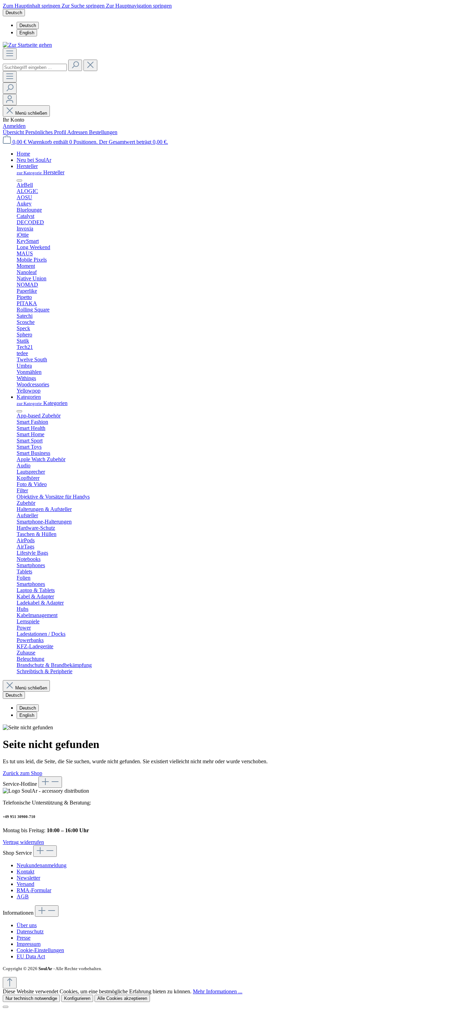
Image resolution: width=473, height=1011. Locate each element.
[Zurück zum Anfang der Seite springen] (10, 982)
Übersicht (14, 132)
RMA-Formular (34, 890)
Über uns (27, 925)
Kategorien (42, 403)
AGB (23, 896)
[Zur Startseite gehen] (27, 45)
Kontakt (25, 871)
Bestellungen (103, 132)
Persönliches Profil (46, 132)
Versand (25, 884)
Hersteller (40, 172)
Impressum (29, 944)
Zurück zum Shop (22, 773)
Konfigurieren (77, 998)
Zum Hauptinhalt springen (32, 6)
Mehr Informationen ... (217, 991)
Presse (23, 938)
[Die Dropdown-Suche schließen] (90, 65)
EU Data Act (31, 956)
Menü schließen (31, 113)
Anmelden (14, 126)
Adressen (78, 132)
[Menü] (10, 54)
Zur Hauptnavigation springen (139, 6)
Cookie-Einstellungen (40, 950)
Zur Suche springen (84, 6)
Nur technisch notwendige (31, 998)
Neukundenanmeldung (41, 865)
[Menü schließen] (19, 180)
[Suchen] (75, 65)
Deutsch (27, 25)
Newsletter (28, 878)
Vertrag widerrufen (23, 842)
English (26, 32)
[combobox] (35, 67)
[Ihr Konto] (10, 99)
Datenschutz (30, 931)
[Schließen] (5, 1007)
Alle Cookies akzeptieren (122, 998)
